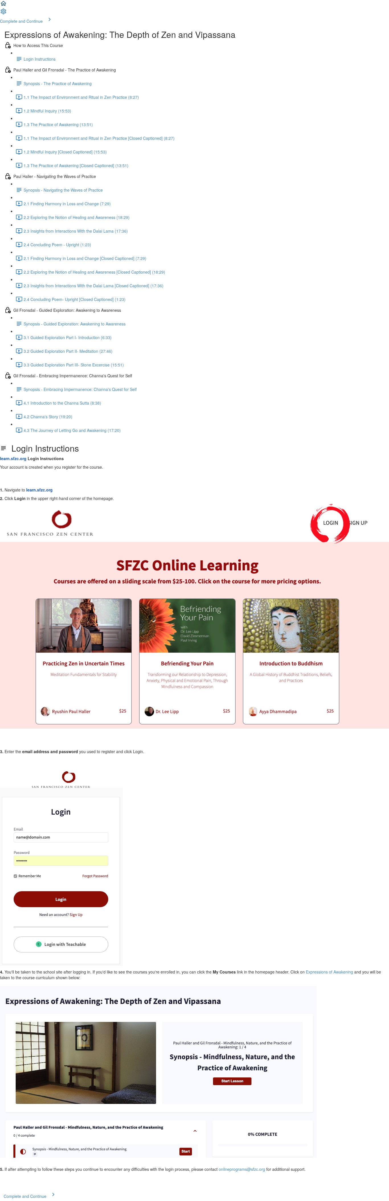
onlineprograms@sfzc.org (242, 1169)
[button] (3, 5)
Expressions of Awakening (330, 972)
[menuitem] (3, 13)
